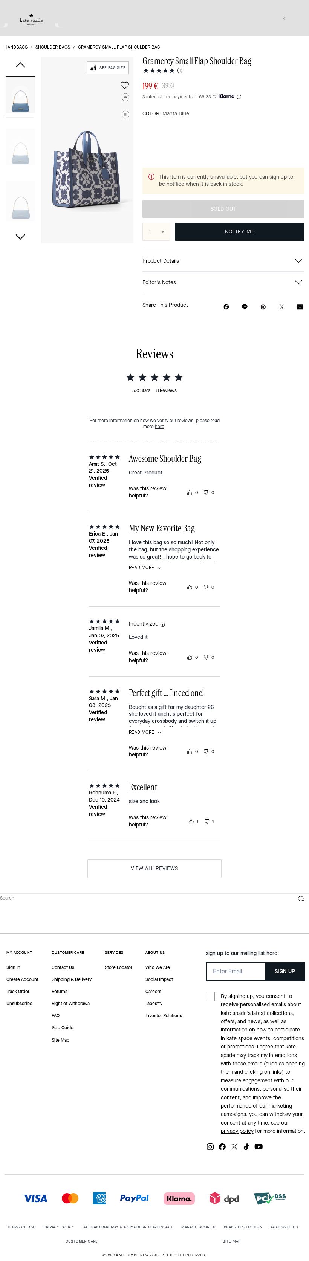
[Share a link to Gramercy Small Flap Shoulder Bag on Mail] (299, 307)
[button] (21, 98)
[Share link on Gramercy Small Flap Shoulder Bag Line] (244, 306)
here (159, 427)
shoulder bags (52, 47)
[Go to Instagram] (210, 1149)
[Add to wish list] (125, 85)
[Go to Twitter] (234, 1149)
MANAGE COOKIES (198, 1226)
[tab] (31, 19)
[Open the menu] (295, 18)
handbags (16, 47)
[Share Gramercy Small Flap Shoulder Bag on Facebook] (226, 306)
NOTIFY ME (240, 231)
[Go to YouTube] (258, 1149)
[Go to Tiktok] (246, 1149)
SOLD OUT (223, 209)
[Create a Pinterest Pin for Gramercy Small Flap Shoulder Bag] (263, 307)
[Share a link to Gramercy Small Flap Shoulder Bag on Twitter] (281, 307)
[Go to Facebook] (222, 1149)
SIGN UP (285, 971)
